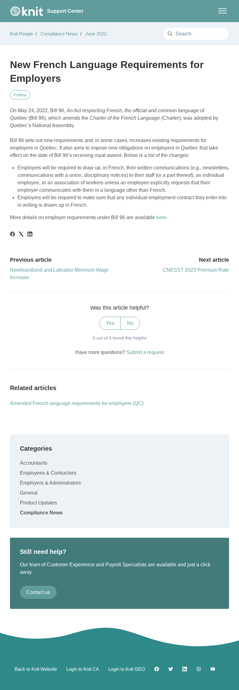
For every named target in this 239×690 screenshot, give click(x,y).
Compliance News (59, 33)
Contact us (38, 592)
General (29, 492)
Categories (36, 448)
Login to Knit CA (82, 669)
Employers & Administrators (50, 482)
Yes (110, 323)
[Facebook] (12, 234)
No (130, 323)
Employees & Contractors (48, 473)
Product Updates (38, 502)
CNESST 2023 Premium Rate (196, 270)
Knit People (21, 33)
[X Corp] (21, 234)
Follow (20, 94)
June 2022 (95, 33)
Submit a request (145, 352)
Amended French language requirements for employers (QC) (76, 403)
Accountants (33, 463)
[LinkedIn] (29, 234)
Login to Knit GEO (126, 669)
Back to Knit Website (36, 669)
